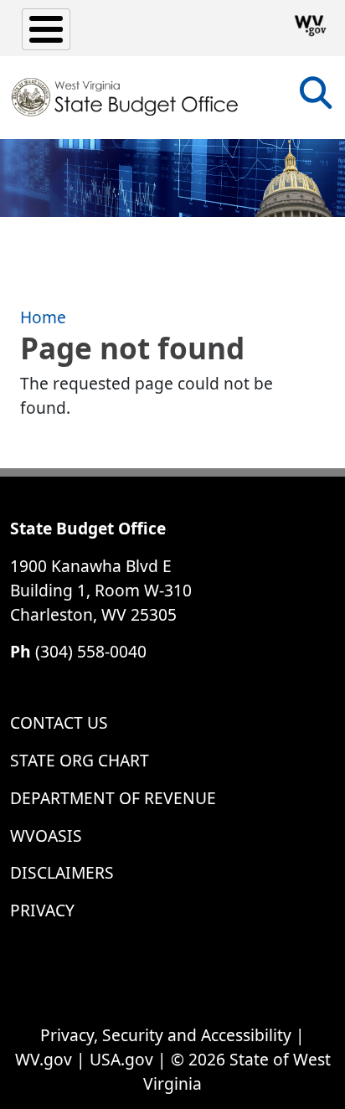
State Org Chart (79, 760)
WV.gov (43, 1059)
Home (43, 317)
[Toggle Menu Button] (46, 29)
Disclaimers (62, 872)
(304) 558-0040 (91, 651)
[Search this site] (316, 98)
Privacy (42, 910)
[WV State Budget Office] (125, 97)
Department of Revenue (113, 798)
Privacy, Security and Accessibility (165, 1035)
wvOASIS (46, 835)
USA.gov (121, 1059)
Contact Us (59, 722)
